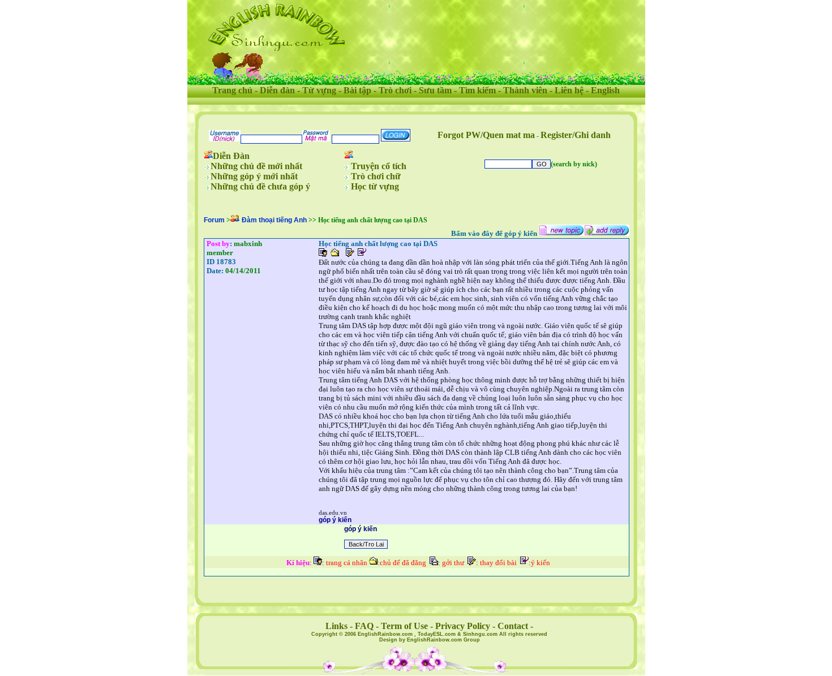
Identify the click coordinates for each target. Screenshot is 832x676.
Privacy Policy (462, 626)
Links (336, 626)
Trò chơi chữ (376, 176)
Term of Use (404, 626)
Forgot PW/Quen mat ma (486, 135)
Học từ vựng (375, 186)
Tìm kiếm (477, 90)
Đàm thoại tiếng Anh (274, 220)
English (605, 90)
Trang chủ (232, 90)
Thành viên (525, 90)
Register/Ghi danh (576, 135)
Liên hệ (569, 90)
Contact (513, 626)
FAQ (364, 626)
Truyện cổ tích (378, 166)
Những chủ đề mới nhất (256, 166)
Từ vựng (319, 90)
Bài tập (357, 90)
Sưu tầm (435, 90)
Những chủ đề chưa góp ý (260, 186)
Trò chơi (395, 90)
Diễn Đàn (231, 156)
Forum (214, 220)
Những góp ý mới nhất (254, 176)
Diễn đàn (277, 90)
